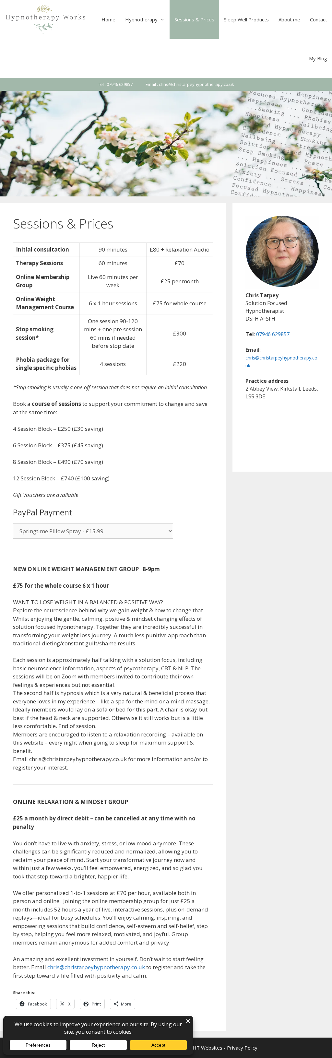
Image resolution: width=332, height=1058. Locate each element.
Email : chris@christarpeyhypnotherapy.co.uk (190, 84)
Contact (318, 19)
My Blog (318, 58)
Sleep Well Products (246, 19)
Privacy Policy (242, 1047)
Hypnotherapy (141, 19)
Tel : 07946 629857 (115, 84)
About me (289, 19)
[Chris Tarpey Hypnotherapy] (46, 19)
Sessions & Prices (194, 19)
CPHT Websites (204, 1047)
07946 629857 (273, 334)
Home (108, 19)
